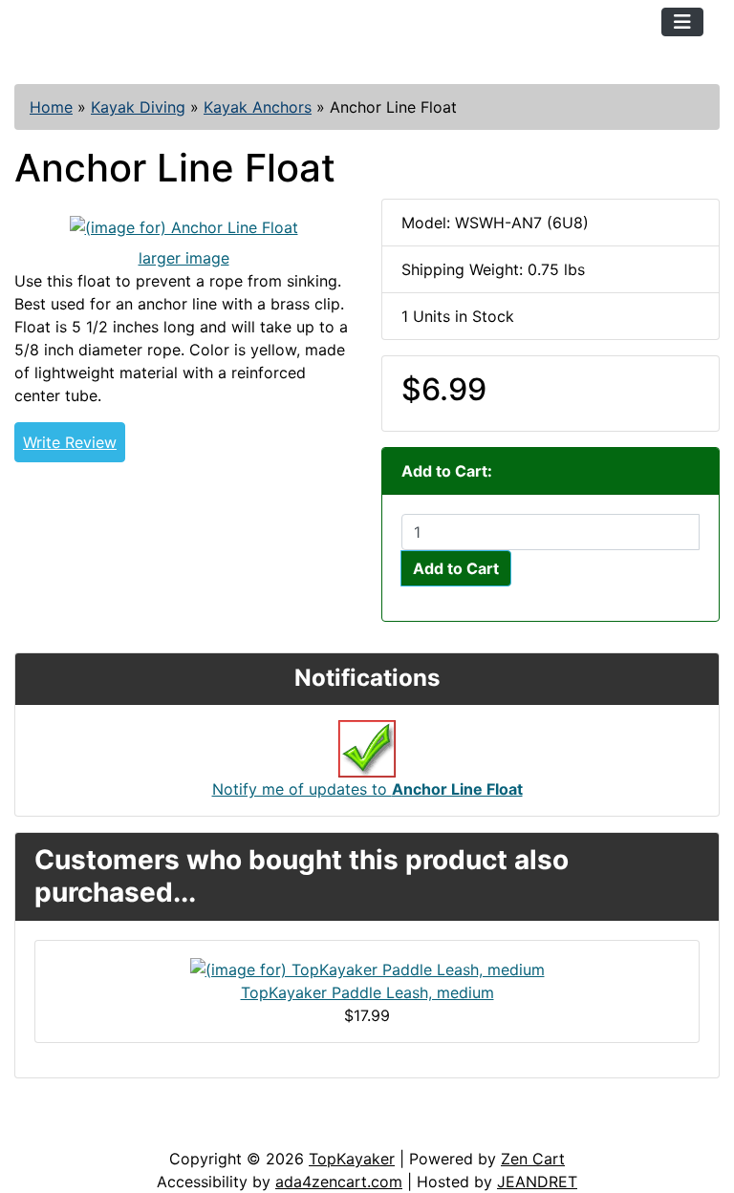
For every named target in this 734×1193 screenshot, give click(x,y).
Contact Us (160, 1128)
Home (51, 107)
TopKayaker (352, 1158)
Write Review (70, 442)
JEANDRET (537, 1181)
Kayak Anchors (258, 107)
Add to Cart (456, 568)
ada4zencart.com (338, 1181)
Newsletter (274, 1128)
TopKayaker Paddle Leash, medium (367, 992)
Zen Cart (533, 1158)
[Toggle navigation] (682, 22)
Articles (59, 1128)
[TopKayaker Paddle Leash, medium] (367, 967)
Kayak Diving (138, 107)
